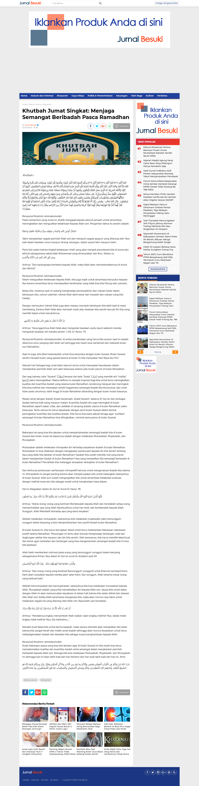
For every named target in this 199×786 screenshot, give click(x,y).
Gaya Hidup (78, 95)
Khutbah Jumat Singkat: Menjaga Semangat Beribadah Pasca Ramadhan (75, 113)
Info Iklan (44, 780)
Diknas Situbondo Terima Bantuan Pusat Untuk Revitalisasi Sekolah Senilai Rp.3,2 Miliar (157, 151)
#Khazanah (45, 680)
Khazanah (62, 95)
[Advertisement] (99, 70)
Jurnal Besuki (82, 780)
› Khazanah (46, 104)
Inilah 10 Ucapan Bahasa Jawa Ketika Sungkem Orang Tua (159, 248)
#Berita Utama (30, 680)
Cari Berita (54, 780)
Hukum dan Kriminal (42, 95)
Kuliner (150, 95)
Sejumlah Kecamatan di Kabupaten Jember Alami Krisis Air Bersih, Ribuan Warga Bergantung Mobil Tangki (160, 238)
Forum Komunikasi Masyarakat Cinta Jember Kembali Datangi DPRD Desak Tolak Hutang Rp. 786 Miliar (160, 185)
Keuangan (121, 95)
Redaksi (26, 780)
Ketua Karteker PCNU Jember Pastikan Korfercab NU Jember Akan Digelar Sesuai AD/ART (159, 197)
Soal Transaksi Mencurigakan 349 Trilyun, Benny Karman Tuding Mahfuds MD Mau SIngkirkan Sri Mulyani (159, 224)
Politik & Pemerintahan (100, 95)
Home (24, 95)
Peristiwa (162, 95)
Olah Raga (136, 95)
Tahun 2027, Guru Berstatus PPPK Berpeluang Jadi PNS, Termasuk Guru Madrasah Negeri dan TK (158, 258)
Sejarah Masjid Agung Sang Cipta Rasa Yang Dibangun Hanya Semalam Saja (158, 163)
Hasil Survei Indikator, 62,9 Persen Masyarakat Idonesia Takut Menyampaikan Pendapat (160, 173)
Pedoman (35, 780)
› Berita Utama (34, 104)
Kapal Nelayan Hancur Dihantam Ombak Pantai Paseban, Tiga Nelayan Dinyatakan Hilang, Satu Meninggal (156, 210)
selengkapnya (157, 269)
